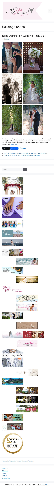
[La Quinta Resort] (33, 337)
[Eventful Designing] (27, 390)
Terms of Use (6, 478)
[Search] (25, 169)
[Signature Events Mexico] (27, 261)
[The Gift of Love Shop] (27, 399)
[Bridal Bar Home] (27, 372)
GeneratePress (45, 484)
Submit (4, 473)
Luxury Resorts (27, 153)
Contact (4, 475)
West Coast (44, 153)
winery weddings (35, 155)
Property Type (36, 153)
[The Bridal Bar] (12, 334)
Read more (14, 144)
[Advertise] (27, 343)
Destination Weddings (16, 153)
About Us (4, 468)
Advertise (5, 471)
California (6, 153)
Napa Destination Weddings (22, 155)
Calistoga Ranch (8, 155)
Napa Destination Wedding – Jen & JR (23, 35)
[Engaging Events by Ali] (27, 408)
